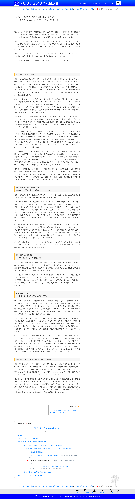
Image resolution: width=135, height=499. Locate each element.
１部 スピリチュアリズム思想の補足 (28, 438)
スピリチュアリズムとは (29, 9)
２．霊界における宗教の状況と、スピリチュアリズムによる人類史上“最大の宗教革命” (48, 448)
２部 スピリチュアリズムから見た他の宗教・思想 (71, 9)
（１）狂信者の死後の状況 (36, 452)
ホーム (18, 9)
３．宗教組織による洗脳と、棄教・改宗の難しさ (37, 472)
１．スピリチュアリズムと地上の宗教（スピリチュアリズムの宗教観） (43, 445)
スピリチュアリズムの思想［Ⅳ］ (46, 9)
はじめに (20, 435)
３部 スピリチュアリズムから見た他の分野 (30, 475)
